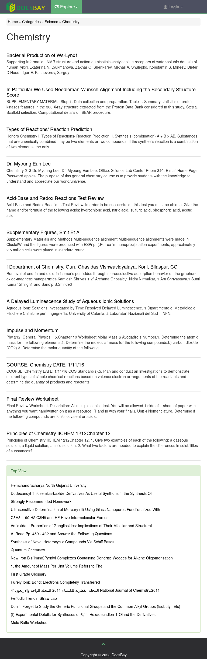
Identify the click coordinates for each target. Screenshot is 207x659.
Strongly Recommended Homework (41, 501)
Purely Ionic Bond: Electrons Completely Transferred (55, 582)
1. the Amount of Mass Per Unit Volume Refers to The (56, 566)
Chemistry (71, 21)
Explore (67, 6)
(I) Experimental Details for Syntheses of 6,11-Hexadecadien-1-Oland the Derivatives (83, 614)
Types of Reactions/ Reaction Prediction (49, 128)
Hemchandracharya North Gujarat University (49, 485)
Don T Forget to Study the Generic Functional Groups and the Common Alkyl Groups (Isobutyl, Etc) (95, 606)
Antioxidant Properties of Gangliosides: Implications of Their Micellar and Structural (81, 525)
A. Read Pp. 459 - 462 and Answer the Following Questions (61, 533)
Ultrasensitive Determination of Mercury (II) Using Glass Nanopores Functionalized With (85, 509)
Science (51, 21)
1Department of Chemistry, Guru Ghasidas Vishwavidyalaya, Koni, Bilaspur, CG (92, 266)
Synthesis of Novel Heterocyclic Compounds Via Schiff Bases (62, 541)
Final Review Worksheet (32, 398)
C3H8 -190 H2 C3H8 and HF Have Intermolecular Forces (59, 517)
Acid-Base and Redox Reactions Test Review (55, 197)
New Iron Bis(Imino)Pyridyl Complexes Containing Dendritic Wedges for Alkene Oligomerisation (92, 558)
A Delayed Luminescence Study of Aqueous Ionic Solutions (70, 300)
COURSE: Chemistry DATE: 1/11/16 (45, 364)
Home (13, 21)
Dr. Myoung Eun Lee (28, 163)
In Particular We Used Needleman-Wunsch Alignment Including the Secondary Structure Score (101, 92)
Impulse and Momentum (32, 329)
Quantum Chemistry (28, 549)
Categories (31, 21)
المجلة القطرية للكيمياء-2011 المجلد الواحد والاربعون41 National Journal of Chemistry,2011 (85, 590)
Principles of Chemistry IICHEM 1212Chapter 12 (58, 432)
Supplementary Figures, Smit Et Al (43, 231)
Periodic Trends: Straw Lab (34, 598)
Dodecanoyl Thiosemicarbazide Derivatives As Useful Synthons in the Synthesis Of (81, 493)
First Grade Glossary (28, 574)
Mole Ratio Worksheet (30, 622)
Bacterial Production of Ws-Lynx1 (42, 54)
